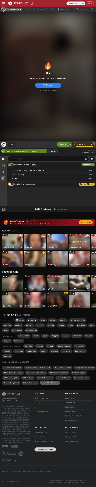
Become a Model (40, 432)
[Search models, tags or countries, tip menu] (92, 9)
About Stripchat (42, 398)
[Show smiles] (86, 158)
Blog (38, 403)
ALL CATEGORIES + (49, 383)
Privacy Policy (70, 398)
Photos (43, 9)
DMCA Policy (70, 407)
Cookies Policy (70, 411)
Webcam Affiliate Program (43, 441)
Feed (53, 9)
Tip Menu (87, 165)
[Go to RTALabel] (5, 446)
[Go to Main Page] (18, 3)
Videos (30, 9)
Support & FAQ (70, 432)
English (8, 400)
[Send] (92, 158)
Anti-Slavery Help (71, 420)
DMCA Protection (71, 441)
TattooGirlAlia (9, 314)
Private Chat (85, 184)
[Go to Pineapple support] (21, 453)
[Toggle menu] (3, 3)
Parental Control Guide (73, 416)
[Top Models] (32, 3)
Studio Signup (39, 437)
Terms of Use (70, 403)
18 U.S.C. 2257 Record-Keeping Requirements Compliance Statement (27, 471)
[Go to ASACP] (15, 446)
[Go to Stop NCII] (9, 460)
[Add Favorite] (3, 144)
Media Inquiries (42, 411)
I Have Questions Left (45, 449)
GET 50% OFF (85, 222)
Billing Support (70, 437)
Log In (90, 3)
